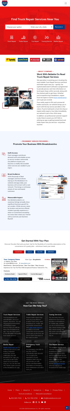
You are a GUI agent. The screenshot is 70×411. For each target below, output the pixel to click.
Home (10, 390)
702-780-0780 (11, 279)
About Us (26, 390)
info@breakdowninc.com (52, 398)
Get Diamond (25, 279)
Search (60, 27)
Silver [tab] (40, 252)
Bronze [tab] (51, 252)
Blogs (47, 390)
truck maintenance (60, 97)
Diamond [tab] (18, 252)
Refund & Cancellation (44, 394)
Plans (18, 390)
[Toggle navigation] (65, 3)
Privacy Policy (57, 390)
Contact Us (37, 390)
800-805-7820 (16, 398)
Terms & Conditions (25, 394)
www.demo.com (25, 263)
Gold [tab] (30, 252)
